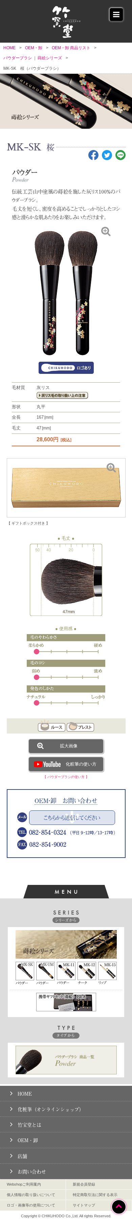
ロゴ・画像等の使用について (31, 1205)
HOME (25, 1093)
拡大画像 (69, 745)
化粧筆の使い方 (81, 764)
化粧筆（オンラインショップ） (51, 1109)
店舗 (22, 1156)
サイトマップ (84, 1205)
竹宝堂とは (29, 1124)
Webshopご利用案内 (24, 1184)
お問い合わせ (32, 1171)
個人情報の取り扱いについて (31, 1195)
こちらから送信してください (72, 817)
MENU (67, 891)
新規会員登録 (84, 1184)
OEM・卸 (28, 1140)
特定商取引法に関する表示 (95, 1195)
